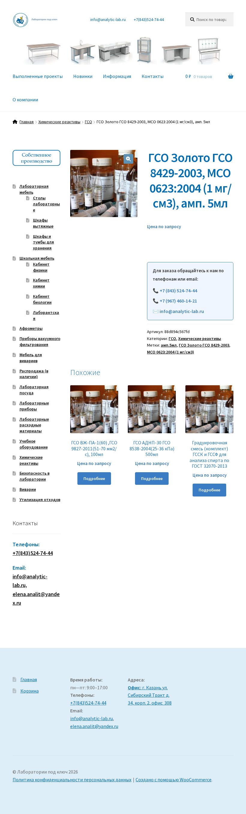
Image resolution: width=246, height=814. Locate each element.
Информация (117, 76)
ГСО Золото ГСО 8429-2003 (204, 345)
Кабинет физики (41, 267)
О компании (25, 100)
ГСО (88, 121)
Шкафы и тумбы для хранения (43, 242)
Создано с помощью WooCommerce (174, 780)
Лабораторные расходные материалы (34, 425)
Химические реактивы (59, 121)
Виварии (28, 489)
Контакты (153, 76)
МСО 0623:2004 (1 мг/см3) (170, 352)
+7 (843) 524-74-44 (178, 291)
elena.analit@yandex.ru (94, 726)
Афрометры (31, 328)
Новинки (82, 76)
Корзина (29, 691)
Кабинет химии (41, 283)
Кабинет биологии (42, 299)
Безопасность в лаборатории (35, 476)
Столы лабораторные (46, 204)
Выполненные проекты (38, 76)
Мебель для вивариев (31, 357)
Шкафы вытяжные (43, 223)
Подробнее (94, 478)
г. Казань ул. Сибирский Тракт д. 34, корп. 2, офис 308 (150, 695)
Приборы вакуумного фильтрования (40, 341)
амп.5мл (169, 345)
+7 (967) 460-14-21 (178, 301)
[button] (128, 159)
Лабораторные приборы (34, 406)
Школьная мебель (37, 258)
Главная (27, 121)
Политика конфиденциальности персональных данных (72, 780)
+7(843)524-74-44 (149, 19)
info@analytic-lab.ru (108, 19)
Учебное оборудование (34, 444)
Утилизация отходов (40, 499)
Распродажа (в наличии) (34, 374)
